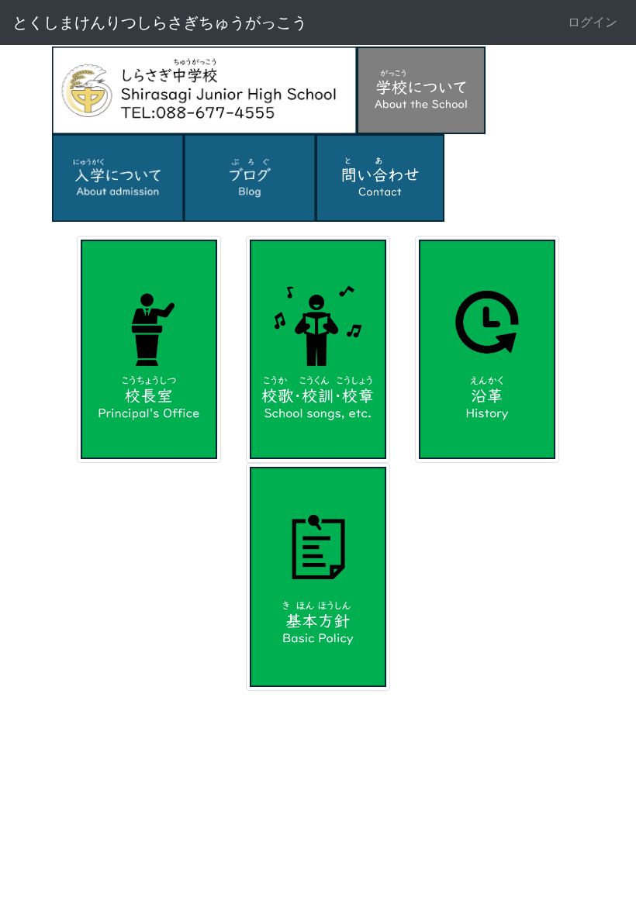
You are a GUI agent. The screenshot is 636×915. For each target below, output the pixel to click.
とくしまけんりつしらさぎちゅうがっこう (159, 22)
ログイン (592, 22)
